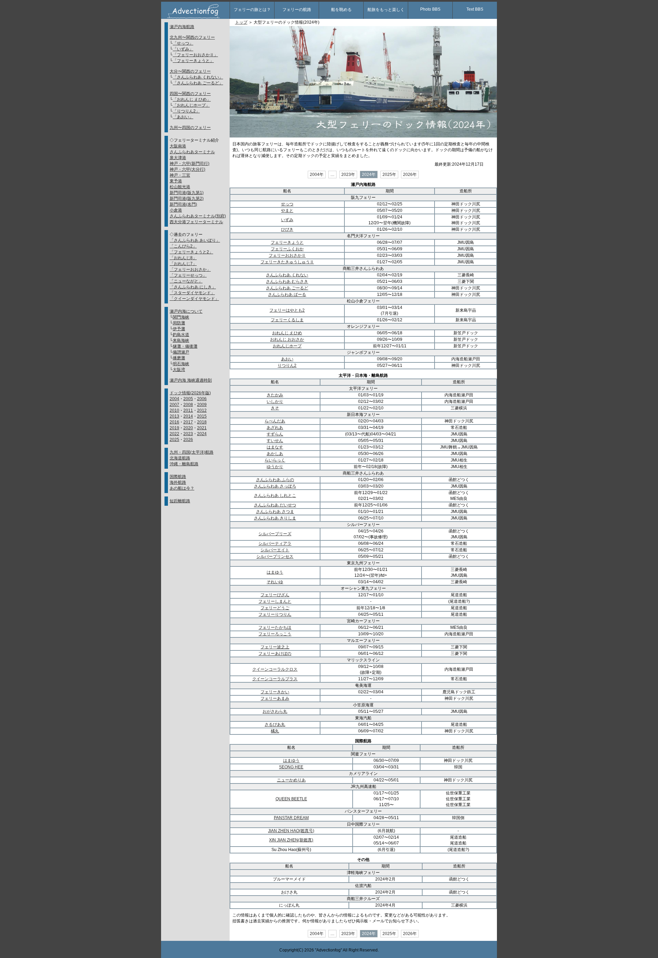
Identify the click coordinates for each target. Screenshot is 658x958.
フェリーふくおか (287, 249)
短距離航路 (180, 501)
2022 (174, 433)
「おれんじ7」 (183, 263)
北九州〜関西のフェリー (192, 37)
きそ (275, 408)
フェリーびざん (274, 594)
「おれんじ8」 (183, 257)
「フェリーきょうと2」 (191, 252)
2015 (202, 416)
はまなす (275, 447)
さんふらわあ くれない (287, 275)
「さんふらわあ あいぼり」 (195, 240)
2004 (174, 398)
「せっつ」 (183, 43)
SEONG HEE (291, 767)
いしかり (275, 401)
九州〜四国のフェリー (190, 127)
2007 (174, 404)
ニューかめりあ (291, 780)
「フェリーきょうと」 (193, 60)
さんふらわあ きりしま (275, 518)
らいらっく (275, 460)
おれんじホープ (287, 346)
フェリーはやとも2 (287, 310)
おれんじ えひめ (287, 333)
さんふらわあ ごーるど (287, 288)
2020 (188, 428)
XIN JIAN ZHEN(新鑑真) (291, 840)
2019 (174, 428)
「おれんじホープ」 (191, 105)
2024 (202, 433)
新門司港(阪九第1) (187, 192)
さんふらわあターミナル (192, 151)
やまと (287, 210)
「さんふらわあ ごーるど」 (198, 83)
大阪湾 (179, 369)
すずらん (275, 434)
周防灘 (179, 323)
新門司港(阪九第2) (187, 198)
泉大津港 (178, 157)
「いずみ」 (183, 49)
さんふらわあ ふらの (275, 479)
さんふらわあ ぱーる (287, 294)
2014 (188, 416)
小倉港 (176, 210)
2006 (202, 398)
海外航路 (178, 482)
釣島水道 (181, 334)
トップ (241, 22)
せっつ (287, 204)
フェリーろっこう (274, 634)
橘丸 (275, 731)
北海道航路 (180, 458)
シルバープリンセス (274, 556)
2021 (202, 428)
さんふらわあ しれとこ (275, 495)
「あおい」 (183, 117)
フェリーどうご (274, 608)
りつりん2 (287, 365)
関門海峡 (181, 317)
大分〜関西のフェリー (190, 71)
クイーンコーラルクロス (274, 669)
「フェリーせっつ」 (188, 275)
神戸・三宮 (180, 175)
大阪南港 (178, 146)
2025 (174, 439)
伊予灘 (179, 328)
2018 (202, 422)
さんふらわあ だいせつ (275, 505)
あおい (287, 359)
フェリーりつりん (274, 614)
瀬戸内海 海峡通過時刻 (191, 380)
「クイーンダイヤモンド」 (194, 298)
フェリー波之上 (274, 647)
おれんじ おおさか (287, 339)
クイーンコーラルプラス (274, 678)
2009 (202, 404)
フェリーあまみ (274, 698)
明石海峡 (181, 363)
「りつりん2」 (186, 111)
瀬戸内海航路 (182, 26)
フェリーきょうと (287, 242)
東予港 (176, 181)
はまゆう (275, 572)
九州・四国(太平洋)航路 (192, 452)
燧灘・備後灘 (185, 346)
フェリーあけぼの (274, 653)
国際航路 (178, 476)
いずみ (287, 219)
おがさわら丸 (275, 711)
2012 (202, 410)
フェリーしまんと (274, 601)
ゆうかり (275, 466)
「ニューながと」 (186, 281)
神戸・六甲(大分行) (187, 169)
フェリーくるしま (287, 320)
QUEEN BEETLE (291, 799)
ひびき (287, 229)
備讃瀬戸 (181, 352)
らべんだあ (275, 421)
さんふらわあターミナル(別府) (198, 216)
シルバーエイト (274, 550)
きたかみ (275, 395)
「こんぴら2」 (183, 246)
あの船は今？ (182, 488)
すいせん (275, 440)
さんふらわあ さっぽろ (275, 486)
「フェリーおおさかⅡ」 (195, 54)
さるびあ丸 (275, 724)
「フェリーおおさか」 (190, 269)
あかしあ (275, 453)
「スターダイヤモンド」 (192, 292)
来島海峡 (181, 340)
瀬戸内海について (186, 311)
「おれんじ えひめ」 (192, 99)
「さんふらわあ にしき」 (193, 287)
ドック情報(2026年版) (190, 393)
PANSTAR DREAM (291, 817)
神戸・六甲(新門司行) (189, 163)
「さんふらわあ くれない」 (198, 77)
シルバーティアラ (274, 543)
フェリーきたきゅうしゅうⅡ (287, 262)
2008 (188, 404)
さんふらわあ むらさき (287, 281)
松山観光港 (180, 186)
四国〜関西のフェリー (190, 93)
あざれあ (275, 427)
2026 (188, 439)
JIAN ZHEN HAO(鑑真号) (291, 830)
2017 (188, 422)
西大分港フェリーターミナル (196, 221)
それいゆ (275, 581)
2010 (174, 410)
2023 (188, 433)
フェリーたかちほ (274, 627)
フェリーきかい (274, 692)
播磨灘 (179, 358)
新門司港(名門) (183, 204)
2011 (188, 410)
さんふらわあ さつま (275, 511)
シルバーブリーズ (274, 533)
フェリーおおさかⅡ (287, 255)
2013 (174, 416)
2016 (174, 422)
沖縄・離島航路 (184, 464)
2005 (188, 398)
